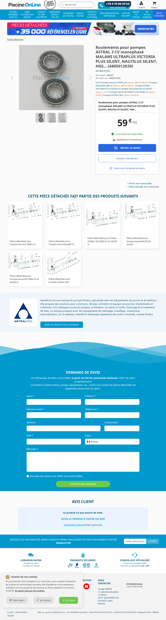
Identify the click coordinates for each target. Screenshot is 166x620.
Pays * (88, 435)
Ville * (30, 435)
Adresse (31, 422)
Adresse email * (35, 409)
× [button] (132, 441)
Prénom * (90, 396)
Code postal (111, 422)
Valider (152, 541)
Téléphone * (91, 409)
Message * (32, 448)
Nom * (30, 396)
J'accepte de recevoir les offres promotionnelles (56, 476)
